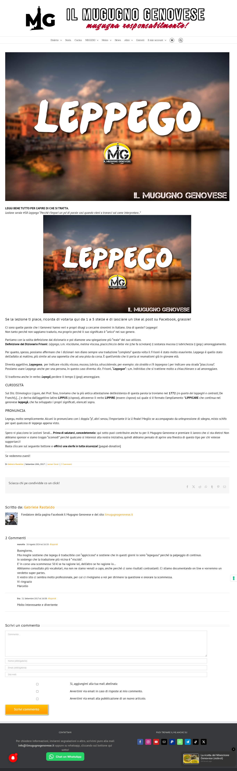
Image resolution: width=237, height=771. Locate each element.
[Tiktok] (196, 742)
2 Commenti (66, 464)
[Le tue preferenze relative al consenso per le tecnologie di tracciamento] (233, 578)
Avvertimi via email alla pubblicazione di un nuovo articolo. (108, 698)
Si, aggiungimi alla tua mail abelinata (93, 684)
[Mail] (164, 742)
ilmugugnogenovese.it (119, 514)
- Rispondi (53, 544)
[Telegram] (188, 742)
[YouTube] (156, 742)
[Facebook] (140, 742)
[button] (181, 40)
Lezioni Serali (53, 464)
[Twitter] (204, 742)
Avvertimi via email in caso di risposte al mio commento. (106, 691)
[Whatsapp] (180, 742)
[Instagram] (148, 742)
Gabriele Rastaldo (15, 464)
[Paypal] (172, 742)
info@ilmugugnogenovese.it (36, 745)
